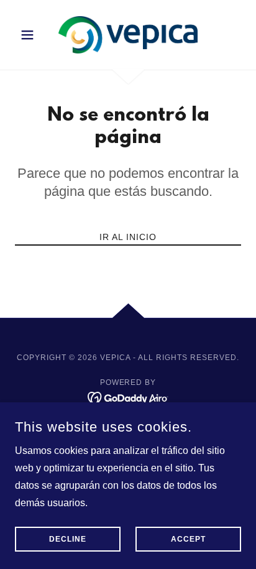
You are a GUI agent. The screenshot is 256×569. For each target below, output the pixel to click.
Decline (67, 539)
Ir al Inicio (128, 237)
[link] (128, 35)
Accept (188, 539)
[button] (32, 34)
